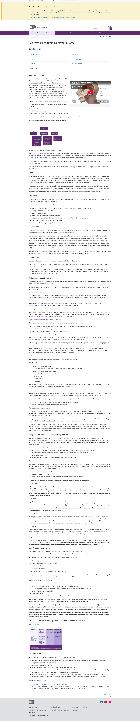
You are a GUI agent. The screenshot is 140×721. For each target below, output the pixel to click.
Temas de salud (42, 33)
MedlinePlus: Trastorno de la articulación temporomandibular (50, 684)
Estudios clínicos (69, 33)
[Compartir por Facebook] (100, 36)
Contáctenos (76, 710)
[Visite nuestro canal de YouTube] (105, 702)
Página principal (33, 37)
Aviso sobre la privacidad (79, 707)
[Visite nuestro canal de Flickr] (109, 702)
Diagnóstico (33, 68)
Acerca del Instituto (97, 33)
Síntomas (32, 64)
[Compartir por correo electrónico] (109, 36)
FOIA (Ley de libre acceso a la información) (37, 711)
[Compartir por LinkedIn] (106, 36)
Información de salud (45, 37)
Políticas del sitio (55, 707)
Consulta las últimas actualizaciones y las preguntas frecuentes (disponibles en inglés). (53, 18)
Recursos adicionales (78, 64)
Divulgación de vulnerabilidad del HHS (38, 716)
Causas (32, 59)
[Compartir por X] (103, 36)
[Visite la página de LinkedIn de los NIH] (101, 702)
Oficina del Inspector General (59, 710)
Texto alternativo (34, 124)
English (109, 26)
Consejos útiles (76, 59)
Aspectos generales (35, 55)
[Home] (41, 26)
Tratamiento (75, 55)
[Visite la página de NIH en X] (97, 702)
